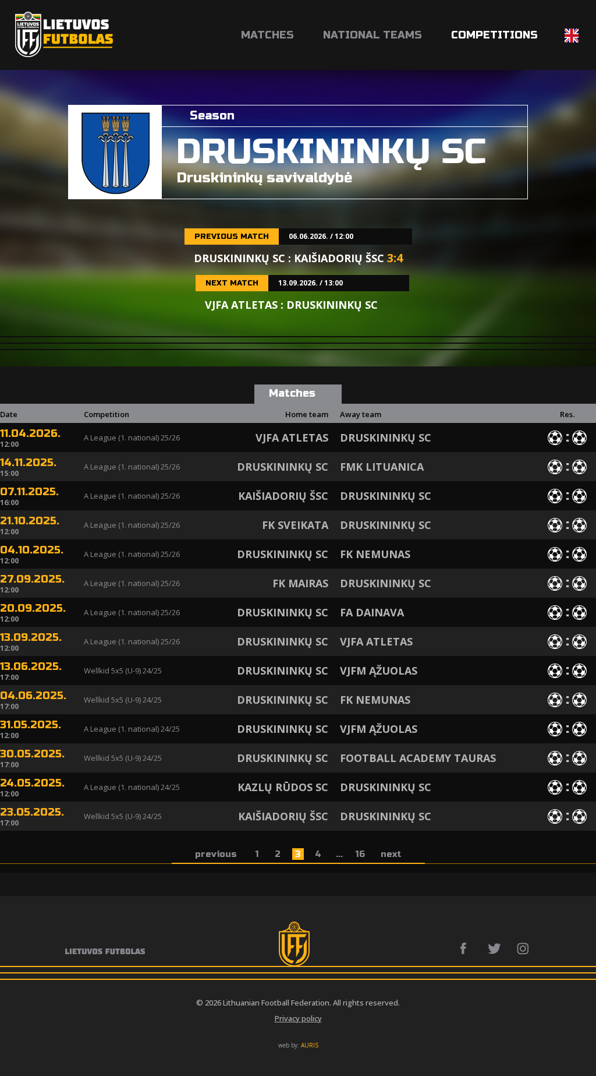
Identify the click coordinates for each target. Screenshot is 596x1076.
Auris (309, 1045)
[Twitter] (495, 948)
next (391, 854)
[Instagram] (523, 948)
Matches (267, 35)
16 (360, 854)
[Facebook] (466, 948)
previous (216, 854)
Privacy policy (298, 1018)
